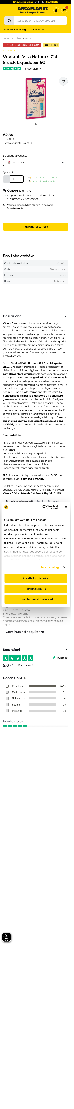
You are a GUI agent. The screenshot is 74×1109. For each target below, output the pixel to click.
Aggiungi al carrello (36, 226)
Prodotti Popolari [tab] (47, 501)
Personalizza (34, 588)
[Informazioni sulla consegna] (40, 199)
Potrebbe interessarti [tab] (19, 501)
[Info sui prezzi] (30, 143)
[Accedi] (56, 10)
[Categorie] (8, 10)
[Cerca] (9, 20)
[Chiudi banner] (66, 507)
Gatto (19, 38)
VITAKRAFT (9, 50)
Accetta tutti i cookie (35, 578)
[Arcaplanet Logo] (33, 10)
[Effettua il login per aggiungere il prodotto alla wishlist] (63, 81)
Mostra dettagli (50, 567)
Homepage (8, 38)
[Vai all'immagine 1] (36, 124)
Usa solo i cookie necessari (36, 599)
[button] (35, 98)
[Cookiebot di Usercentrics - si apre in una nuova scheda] (43, 507)
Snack (28, 38)
